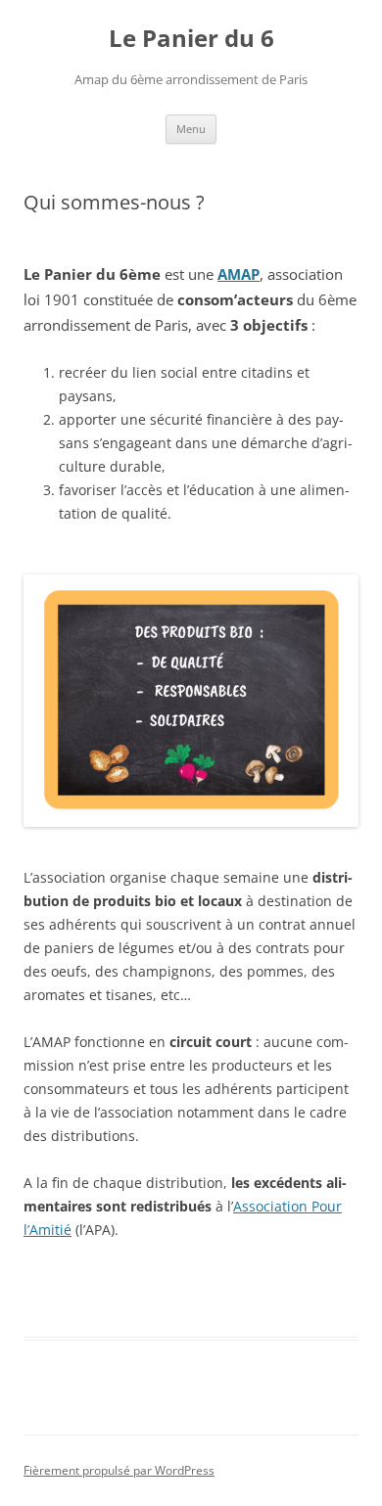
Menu (191, 128)
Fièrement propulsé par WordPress (119, 1470)
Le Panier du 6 (191, 38)
